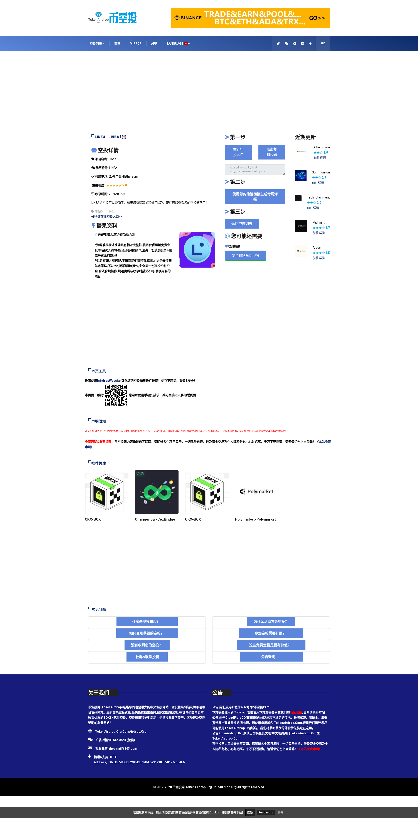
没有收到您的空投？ (147, 645)
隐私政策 (296, 712)
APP (154, 43)
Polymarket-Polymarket (255, 519)
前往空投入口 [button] (238, 152)
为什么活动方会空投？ (271, 621)
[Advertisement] (209, 94)
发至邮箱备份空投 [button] (246, 255)
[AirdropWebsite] (109, 380)
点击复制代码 (271, 152)
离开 (280, 812)
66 (317, 728)
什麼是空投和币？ (147, 621)
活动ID (98, 211)
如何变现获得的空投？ (147, 633)
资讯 (117, 43)
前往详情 (320, 158)
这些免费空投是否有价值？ (271, 645)
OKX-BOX (93, 519)
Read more (265, 812)
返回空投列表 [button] (241, 224)
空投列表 (96, 43)
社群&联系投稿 (147, 657)
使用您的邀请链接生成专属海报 (255, 196)
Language (175, 43)
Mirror (136, 43)
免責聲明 (271, 657)
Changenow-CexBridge (155, 519)
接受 (250, 812)
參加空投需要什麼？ (271, 633)
